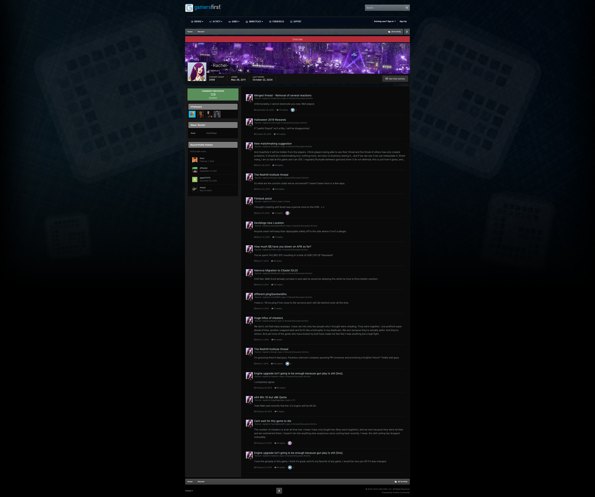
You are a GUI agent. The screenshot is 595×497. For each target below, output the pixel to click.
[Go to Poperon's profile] (208, 114)
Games (234, 21)
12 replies (278, 237)
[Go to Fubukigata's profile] (200, 114)
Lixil (272, 123)
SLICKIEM (275, 297)
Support (297, 21)
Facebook (407, 32)
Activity (216, 21)
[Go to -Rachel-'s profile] (249, 97)
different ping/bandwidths (270, 294)
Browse (197, 21)
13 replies (278, 213)
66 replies (277, 261)
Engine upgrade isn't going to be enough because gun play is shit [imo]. (298, 373)
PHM (273, 249)
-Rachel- (258, 98)
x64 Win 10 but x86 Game (270, 397)
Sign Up (403, 21)
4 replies (280, 411)
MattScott (275, 273)
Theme (188, 491)
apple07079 (205, 178)
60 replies (277, 339)
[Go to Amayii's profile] (194, 189)
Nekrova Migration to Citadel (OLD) (276, 270)
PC (294, 400)
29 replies (280, 443)
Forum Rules (278, 21)
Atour (202, 158)
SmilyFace (275, 98)
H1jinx (273, 201)
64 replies (280, 388)
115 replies (283, 110)
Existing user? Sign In (384, 21)
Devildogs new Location (269, 222)
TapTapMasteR (277, 424)
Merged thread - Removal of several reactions (282, 95)
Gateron (274, 376)
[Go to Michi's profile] (217, 114)
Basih (273, 321)
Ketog (273, 178)
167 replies (278, 284)
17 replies (277, 308)
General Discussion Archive (301, 98)
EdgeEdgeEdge (277, 400)
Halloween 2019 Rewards (270, 119)
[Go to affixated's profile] (194, 169)
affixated (203, 168)
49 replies (278, 165)
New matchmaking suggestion (273, 143)
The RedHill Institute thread (271, 174)
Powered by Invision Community (396, 492)
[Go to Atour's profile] (194, 160)
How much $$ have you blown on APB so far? (282, 246)
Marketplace (255, 21)
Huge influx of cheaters (268, 318)
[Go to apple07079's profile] (194, 179)
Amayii (203, 187)
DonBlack (275, 146)
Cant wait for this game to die (272, 421)
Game (287, 201)
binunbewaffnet (278, 226)
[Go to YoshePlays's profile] (192, 114)
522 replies (279, 189)
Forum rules (298, 39)
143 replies (281, 134)
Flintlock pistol (263, 198)
